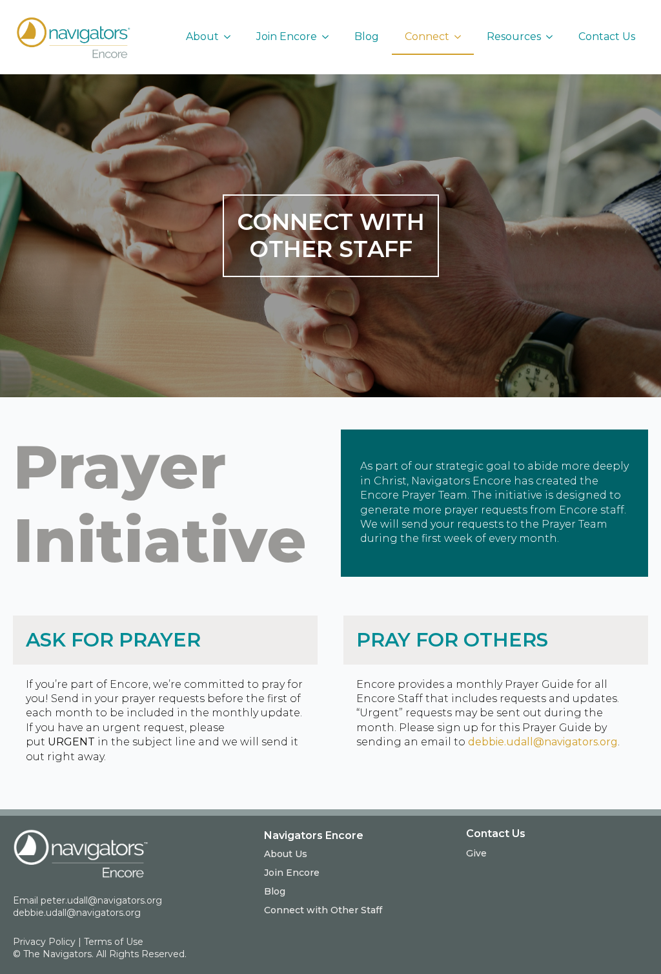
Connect (427, 36)
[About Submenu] (231, 37)
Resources (514, 36)
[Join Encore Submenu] (329, 37)
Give (476, 853)
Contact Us (606, 36)
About (202, 36)
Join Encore (286, 36)
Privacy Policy (44, 942)
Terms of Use (113, 942)
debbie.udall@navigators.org (543, 742)
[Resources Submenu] (553, 37)
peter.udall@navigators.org (101, 900)
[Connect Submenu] (461, 37)
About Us (285, 853)
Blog (366, 36)
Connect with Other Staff (323, 910)
